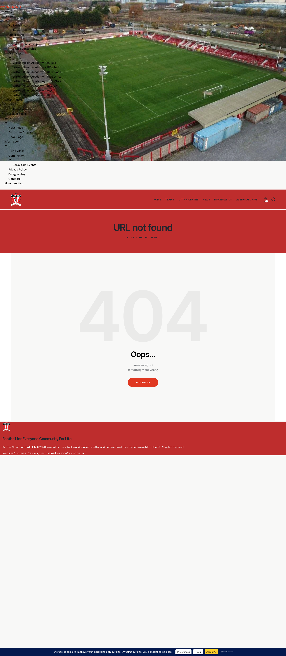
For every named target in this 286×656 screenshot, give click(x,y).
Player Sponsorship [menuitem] (25, 44)
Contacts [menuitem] (14, 179)
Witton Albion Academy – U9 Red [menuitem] (34, 63)
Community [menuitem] (16, 155)
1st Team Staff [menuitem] (17, 30)
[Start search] (273, 199)
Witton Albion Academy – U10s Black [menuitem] (37, 72)
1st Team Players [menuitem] (19, 25)
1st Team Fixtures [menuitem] (19, 109)
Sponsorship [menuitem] (16, 35)
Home (130, 237)
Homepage (143, 382)
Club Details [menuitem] (16, 151)
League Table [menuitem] (17, 114)
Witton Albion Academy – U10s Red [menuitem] (36, 67)
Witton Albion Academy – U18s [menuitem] (33, 95)
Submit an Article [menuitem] (19, 132)
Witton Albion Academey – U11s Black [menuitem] (37, 81)
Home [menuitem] (8, 11)
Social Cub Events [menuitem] (24, 165)
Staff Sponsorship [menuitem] (24, 48)
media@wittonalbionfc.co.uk (65, 453)
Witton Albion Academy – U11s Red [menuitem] (35, 86)
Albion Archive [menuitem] (13, 183)
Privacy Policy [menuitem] (17, 169)
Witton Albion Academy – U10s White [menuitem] (37, 76)
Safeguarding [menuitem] (16, 174)
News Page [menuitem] (15, 127)
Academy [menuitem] (14, 53)
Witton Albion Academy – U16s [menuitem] (33, 90)
